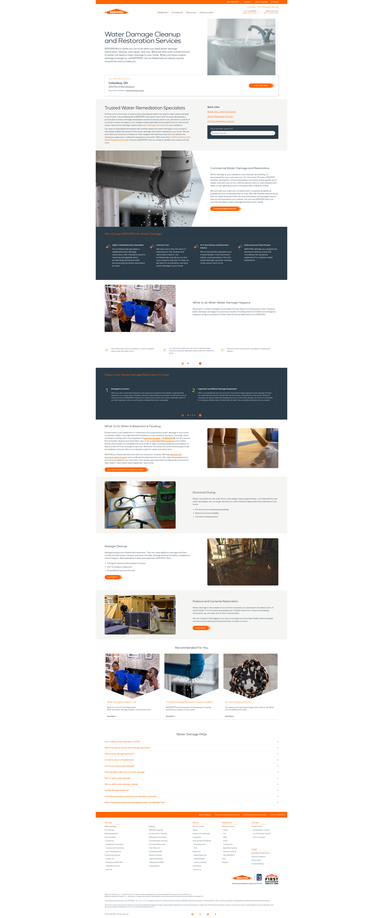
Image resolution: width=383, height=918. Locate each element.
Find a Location (206, 12)
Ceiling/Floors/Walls (156, 862)
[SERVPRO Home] (114, 13)
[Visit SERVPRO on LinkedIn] (193, 914)
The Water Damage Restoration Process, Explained (189, 702)
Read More (111, 716)
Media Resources (200, 855)
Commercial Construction (115, 848)
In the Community (200, 862)
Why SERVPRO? (229, 855)
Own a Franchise (261, 2)
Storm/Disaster (110, 837)
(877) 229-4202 (271, 13)
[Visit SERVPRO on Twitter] (200, 914)
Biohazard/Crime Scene (158, 837)
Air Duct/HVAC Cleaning (158, 834)
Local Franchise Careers (261, 834)
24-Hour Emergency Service (220, 121)
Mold (225, 837)
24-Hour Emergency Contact (238, 702)
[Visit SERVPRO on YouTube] (208, 914)
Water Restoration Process (220, 116)
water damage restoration (154, 125)
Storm (225, 841)
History (195, 830)
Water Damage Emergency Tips (121, 702)
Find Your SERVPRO (277, 815)
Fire (224, 834)
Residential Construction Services (227, 815)
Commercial (176, 12)
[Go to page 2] (190, 363)
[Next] (200, 363)
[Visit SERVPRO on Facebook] (216, 914)
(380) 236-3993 (249, 13)
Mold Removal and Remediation (255, 815)
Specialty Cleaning (156, 830)
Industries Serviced (113, 866)
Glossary (225, 862)
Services (109, 869)
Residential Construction (115, 844)
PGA (195, 848)
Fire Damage (109, 830)
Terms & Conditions (258, 857)
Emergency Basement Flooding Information (126, 470)
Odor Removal (154, 848)
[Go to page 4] (195, 363)
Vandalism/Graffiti (155, 851)
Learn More (112, 577)
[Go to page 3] (193, 363)
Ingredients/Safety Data (260, 853)
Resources (191, 12)
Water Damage (110, 826)
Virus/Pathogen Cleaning (158, 841)
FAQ (223, 859)
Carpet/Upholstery (156, 859)
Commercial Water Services (224, 209)
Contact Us (197, 869)
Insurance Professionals (201, 834)
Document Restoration (157, 844)
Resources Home (228, 826)
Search (275, 2)
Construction (109, 841)
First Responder (200, 844)
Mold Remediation (111, 834)
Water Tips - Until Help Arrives (221, 111)
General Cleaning (155, 855)
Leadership (197, 837)
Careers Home (256, 826)
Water (225, 830)
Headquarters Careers (261, 830)
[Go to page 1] (188, 363)
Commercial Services (112, 855)
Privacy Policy (256, 860)
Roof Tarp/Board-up (113, 851)
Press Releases (199, 859)
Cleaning (151, 826)
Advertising (197, 866)
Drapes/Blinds (154, 866)
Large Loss (110, 859)
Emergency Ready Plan (114, 862)
